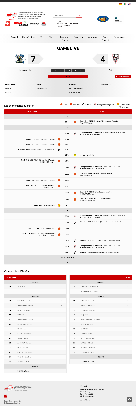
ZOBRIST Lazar (23, 361)
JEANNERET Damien (25, 305)
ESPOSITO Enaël (87, 343)
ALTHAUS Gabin (87, 324)
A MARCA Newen (24, 343)
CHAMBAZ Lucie (87, 352)
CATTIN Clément (87, 301)
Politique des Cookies (12, 403)
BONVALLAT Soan (88, 347)
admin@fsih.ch (85, 400)
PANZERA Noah (23, 310)
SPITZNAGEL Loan (88, 338)
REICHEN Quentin (24, 333)
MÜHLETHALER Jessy (89, 291)
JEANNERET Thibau (25, 319)
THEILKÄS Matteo (88, 305)
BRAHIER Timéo (87, 329)
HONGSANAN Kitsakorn (90, 319)
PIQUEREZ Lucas (87, 315)
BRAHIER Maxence (88, 310)
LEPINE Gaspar (86, 333)
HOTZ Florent (22, 347)
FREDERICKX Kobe (24, 324)
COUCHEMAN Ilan (24, 301)
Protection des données (12, 401)
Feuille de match (124, 76)
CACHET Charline (24, 357)
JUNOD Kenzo (22, 287)
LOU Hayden (22, 329)
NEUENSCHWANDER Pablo (91, 287)
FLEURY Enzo (22, 315)
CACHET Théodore (24, 352)
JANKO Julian (22, 338)
